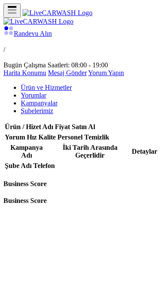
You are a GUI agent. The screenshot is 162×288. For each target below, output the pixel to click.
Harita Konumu (24, 72)
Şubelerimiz (37, 110)
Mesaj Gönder (67, 72)
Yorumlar (33, 95)
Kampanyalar (39, 103)
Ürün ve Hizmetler (46, 87)
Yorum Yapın (106, 72)
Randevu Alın (33, 33)
